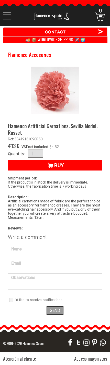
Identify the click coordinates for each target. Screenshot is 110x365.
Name (16, 249)
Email (16, 263)
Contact (74, 31)
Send (55, 310)
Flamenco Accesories (29, 54)
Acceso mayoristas (90, 358)
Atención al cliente (19, 358)
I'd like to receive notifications (38, 300)
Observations (23, 277)
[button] (55, 165)
